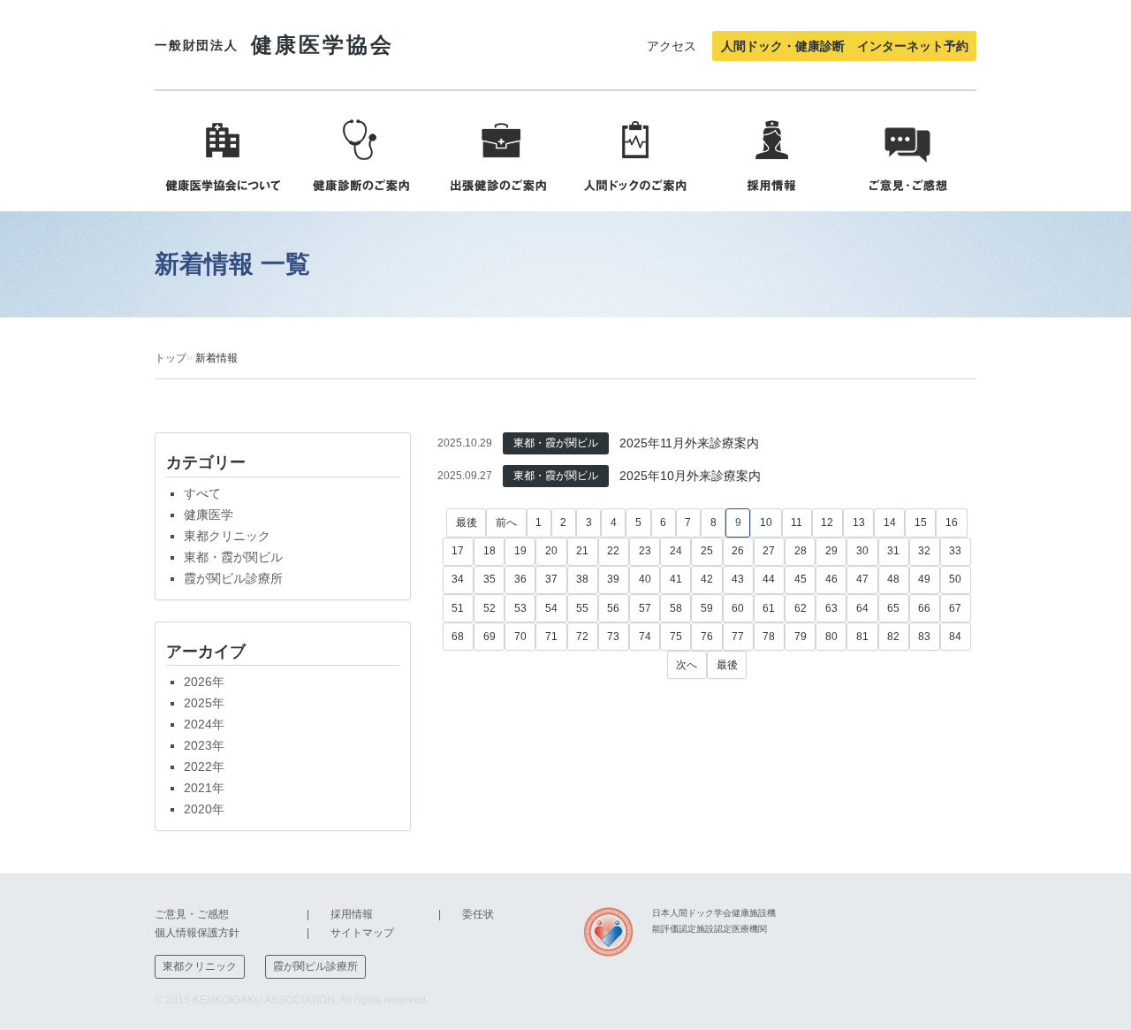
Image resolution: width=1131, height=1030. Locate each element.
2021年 (204, 788)
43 (738, 579)
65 (893, 608)
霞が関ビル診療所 (233, 578)
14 (890, 522)
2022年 (204, 766)
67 (955, 608)
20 (551, 551)
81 (862, 636)
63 (831, 608)
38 (582, 579)
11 (796, 522)
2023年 (204, 745)
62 (800, 608)
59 (707, 608)
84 (955, 636)
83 (924, 636)
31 (893, 551)
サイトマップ (362, 933)
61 (769, 608)
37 (551, 579)
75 (676, 636)
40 (645, 579)
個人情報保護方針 (197, 933)
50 (955, 579)
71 (551, 636)
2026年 (204, 682)
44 (769, 579)
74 (645, 636)
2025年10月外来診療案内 (690, 476)
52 (489, 608)
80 (831, 636)
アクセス (671, 46)
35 (489, 579)
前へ (506, 522)
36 (520, 579)
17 (458, 551)
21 (582, 551)
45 (800, 579)
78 (769, 636)
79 (800, 636)
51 (458, 608)
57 (645, 608)
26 (738, 551)
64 (862, 608)
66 (924, 608)
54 (551, 608)
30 (862, 551)
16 (951, 522)
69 (489, 636)
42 (707, 579)
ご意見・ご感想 (192, 914)
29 (831, 551)
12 (827, 522)
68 (458, 636)
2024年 (204, 724)
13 (859, 522)
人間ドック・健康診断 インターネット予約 (844, 46)
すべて (202, 493)
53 (520, 608)
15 (921, 522)
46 (831, 579)
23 (645, 551)
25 (707, 551)
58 (676, 608)
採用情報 (351, 914)
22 (613, 551)
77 (738, 636)
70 (520, 636)
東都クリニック (227, 536)
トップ (170, 358)
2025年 (204, 703)
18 (489, 551)
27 (769, 551)
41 (676, 579)
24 (676, 551)
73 (613, 636)
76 (707, 636)
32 (924, 551)
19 (520, 551)
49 (924, 579)
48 (893, 579)
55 (582, 608)
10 (766, 522)
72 (582, 636)
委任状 (478, 914)
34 (458, 579)
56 (613, 608)
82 (893, 636)
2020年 (204, 809)
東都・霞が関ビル (233, 557)
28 (800, 551)
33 (955, 551)
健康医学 (208, 514)
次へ (686, 665)
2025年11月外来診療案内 (689, 443)
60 (738, 608)
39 (613, 579)
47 (862, 579)
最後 (466, 522)
